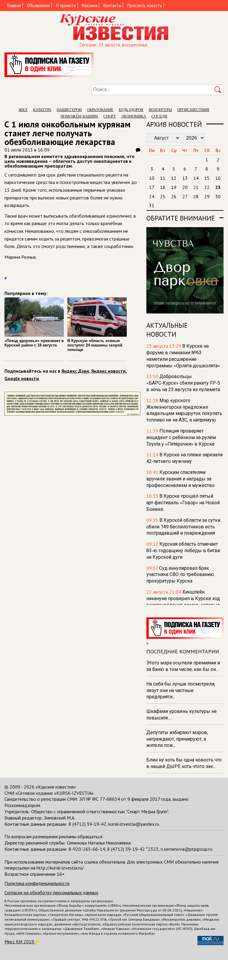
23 (218, 187)
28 (196, 196)
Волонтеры (160, 109)
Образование (100, 109)
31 (151, 205)
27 (185, 196)
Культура (42, 109)
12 (173, 178)
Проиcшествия (193, 109)
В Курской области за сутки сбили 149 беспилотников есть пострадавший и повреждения (183, 526)
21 (196, 187)
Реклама (89, 5)
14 (196, 178)
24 (151, 196)
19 (173, 187)
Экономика (133, 116)
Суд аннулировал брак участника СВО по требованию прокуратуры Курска (180, 574)
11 (162, 178)
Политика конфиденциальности (36, 883)
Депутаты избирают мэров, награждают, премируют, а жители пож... (177, 739)
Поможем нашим (79, 116)
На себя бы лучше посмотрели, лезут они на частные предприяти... (180, 690)
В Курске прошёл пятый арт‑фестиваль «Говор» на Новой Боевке (183, 502)
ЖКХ (23, 109)
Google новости (21, 378)
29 (207, 196)
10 (151, 178)
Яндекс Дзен (75, 371)
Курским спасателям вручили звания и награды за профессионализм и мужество (180, 478)
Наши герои (69, 109)
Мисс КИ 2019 (19, 942)
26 (173, 196)
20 (185, 187)
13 (185, 178)
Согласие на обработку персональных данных (51, 892)
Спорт (109, 116)
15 (207, 178)
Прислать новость (144, 5)
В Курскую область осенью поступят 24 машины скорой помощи (94, 345)
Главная (14, 5)
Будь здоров (131, 109)
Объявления (38, 5)
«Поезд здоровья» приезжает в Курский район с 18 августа (34, 342)
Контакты (112, 5)
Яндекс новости (108, 371)
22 (207, 187)
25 (162, 196)
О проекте (66, 5)
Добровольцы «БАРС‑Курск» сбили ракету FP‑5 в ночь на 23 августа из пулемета (183, 383)
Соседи (159, 116)
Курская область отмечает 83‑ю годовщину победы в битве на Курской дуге (183, 550)
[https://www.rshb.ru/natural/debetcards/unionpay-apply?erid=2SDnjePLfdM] (72, 414)
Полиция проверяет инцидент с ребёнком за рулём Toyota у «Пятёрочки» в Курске (181, 437)
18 (162, 187)
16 (218, 178)
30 (218, 196)
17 (151, 187)
